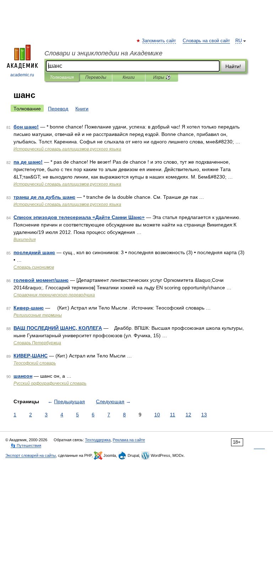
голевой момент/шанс (41, 280)
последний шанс (34, 252)
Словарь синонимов (34, 267)
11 (172, 414)
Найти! (233, 66)
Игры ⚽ (162, 77)
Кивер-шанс (29, 308)
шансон (23, 376)
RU (238, 40)
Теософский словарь (35, 363)
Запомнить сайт (159, 40)
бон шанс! (26, 127)
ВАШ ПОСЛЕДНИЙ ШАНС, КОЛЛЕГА (58, 328)
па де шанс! (28, 162)
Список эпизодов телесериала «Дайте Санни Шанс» (79, 217)
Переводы (95, 77)
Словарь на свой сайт (206, 40)
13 (204, 414)
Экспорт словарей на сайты (30, 455)
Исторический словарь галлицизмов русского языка (67, 149)
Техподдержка (98, 440)
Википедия (25, 239)
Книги (129, 77)
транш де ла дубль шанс (44, 197)
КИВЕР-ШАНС (31, 356)
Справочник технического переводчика (54, 294)
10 (157, 414)
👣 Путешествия (26, 445)
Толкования (62, 77)
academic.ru (22, 74)
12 (188, 414)
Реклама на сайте (129, 440)
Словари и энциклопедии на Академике (103, 53)
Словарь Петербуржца (37, 342)
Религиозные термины (38, 315)
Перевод (58, 108)
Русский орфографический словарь (50, 383)
